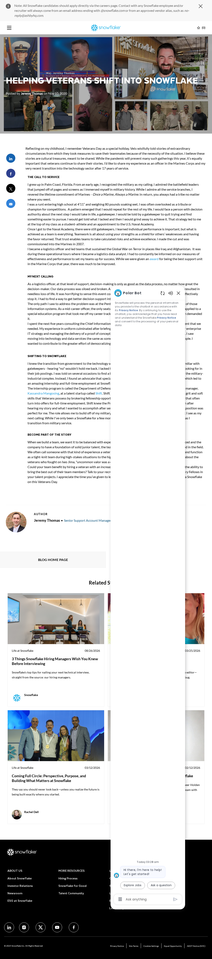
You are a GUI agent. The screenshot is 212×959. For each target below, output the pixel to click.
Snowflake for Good (72, 885)
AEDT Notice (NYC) (196, 946)
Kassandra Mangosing (43, 393)
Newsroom (14, 893)
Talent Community (71, 893)
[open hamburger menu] (9, 28)
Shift (98, 393)
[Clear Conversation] (163, 293)
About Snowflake (19, 878)
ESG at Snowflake (19, 900)
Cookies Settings (151, 946)
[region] (148, 595)
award (154, 259)
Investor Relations (20, 885)
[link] (56, 650)
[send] (175, 899)
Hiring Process (67, 878)
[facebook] (9, 927)
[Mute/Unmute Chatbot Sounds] (170, 293)
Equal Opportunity (173, 946)
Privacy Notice (117, 946)
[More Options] (120, 899)
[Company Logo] (106, 27)
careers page (108, 5)
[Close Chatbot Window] (178, 293)
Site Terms (133, 946)
